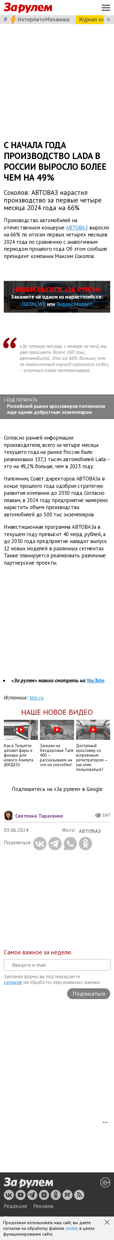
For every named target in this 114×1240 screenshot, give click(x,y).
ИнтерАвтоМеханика (43, 19)
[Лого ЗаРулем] (28, 8)
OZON (29, 304)
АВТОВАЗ (77, 227)
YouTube (95, 680)
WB (42, 304)
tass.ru (36, 697)
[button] (107, 1223)
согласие (13, 982)
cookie (71, 1228)
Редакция (15, 1206)
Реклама (43, 1206)
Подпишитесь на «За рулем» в (57, 789)
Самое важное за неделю (37, 952)
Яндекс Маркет (74, 304)
